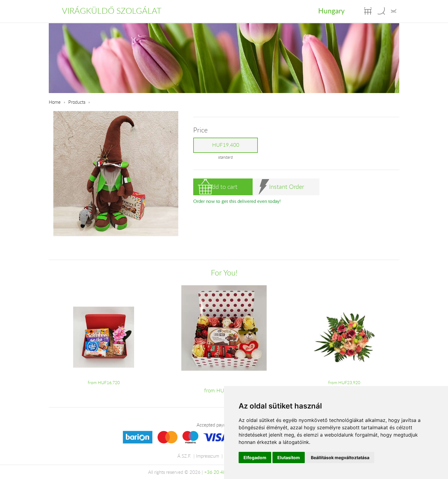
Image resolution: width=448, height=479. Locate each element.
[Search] (381, 11)
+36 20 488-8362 (222, 472)
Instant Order (286, 186)
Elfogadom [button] (255, 457)
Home (55, 102)
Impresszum (207, 456)
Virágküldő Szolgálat (112, 10)
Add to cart (222, 186)
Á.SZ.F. (184, 456)
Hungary (331, 10)
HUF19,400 (225, 145)
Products (76, 102)
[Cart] (368, 11)
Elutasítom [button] (288, 457)
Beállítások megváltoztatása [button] (340, 457)
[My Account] (393, 11)
